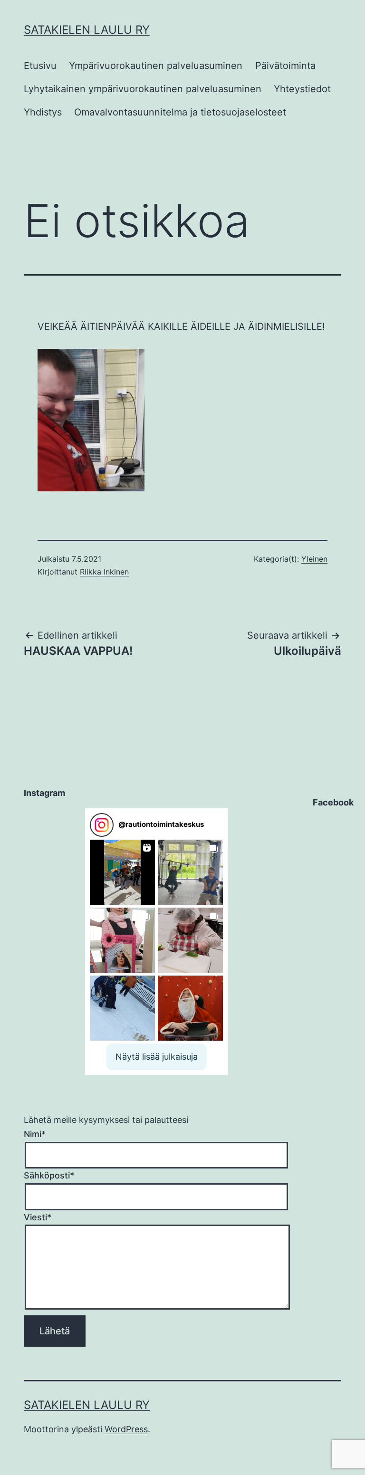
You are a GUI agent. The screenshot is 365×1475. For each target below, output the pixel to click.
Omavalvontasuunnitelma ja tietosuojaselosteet (180, 112)
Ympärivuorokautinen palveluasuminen (155, 65)
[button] (122, 872)
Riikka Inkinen (104, 571)
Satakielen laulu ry (87, 30)
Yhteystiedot (302, 89)
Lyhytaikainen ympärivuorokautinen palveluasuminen (142, 89)
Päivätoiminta (285, 65)
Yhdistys (43, 112)
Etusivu (40, 65)
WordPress (126, 1429)
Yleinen (314, 559)
